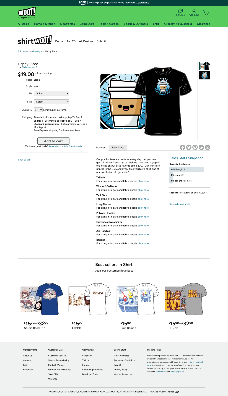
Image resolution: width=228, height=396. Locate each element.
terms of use (161, 372)
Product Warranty (57, 365)
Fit (30, 93)
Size (29, 101)
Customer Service (57, 355)
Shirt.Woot (35, 39)
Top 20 (71, 41)
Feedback (28, 369)
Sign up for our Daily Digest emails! (65, 146)
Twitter (86, 360)
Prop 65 (117, 365)
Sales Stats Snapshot (186, 158)
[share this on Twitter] (188, 147)
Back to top (24, 159)
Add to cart (53, 141)
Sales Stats (118, 147)
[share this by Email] (207, 147)
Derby (59, 41)
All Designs (86, 41)
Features (100, 147)
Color (29, 79)
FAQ (25, 365)
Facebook (87, 355)
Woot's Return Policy (58, 360)
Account (194, 14)
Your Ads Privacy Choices (161, 391)
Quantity (27, 109)
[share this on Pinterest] (195, 147)
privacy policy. (177, 372)
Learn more (142, 2)
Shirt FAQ (53, 374)
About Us (27, 355)
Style (29, 86)
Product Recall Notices (59, 369)
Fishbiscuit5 (29, 67)
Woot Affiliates (121, 355)
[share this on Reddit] (201, 147)
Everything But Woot (92, 369)
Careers (27, 360)
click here (143, 181)
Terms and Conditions (124, 360)
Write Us (52, 379)
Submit (101, 41)
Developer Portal (90, 374)
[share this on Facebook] (182, 147)
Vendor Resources (123, 374)
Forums (180, 14)
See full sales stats (179, 204)
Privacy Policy (120, 369)
